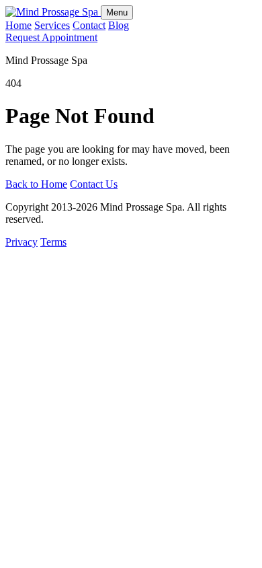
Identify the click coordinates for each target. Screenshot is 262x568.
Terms (53, 242)
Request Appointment (51, 37)
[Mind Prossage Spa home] (53, 11)
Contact (89, 25)
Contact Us (94, 184)
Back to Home (36, 184)
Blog (118, 25)
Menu (117, 12)
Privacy (21, 242)
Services (52, 25)
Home (18, 25)
